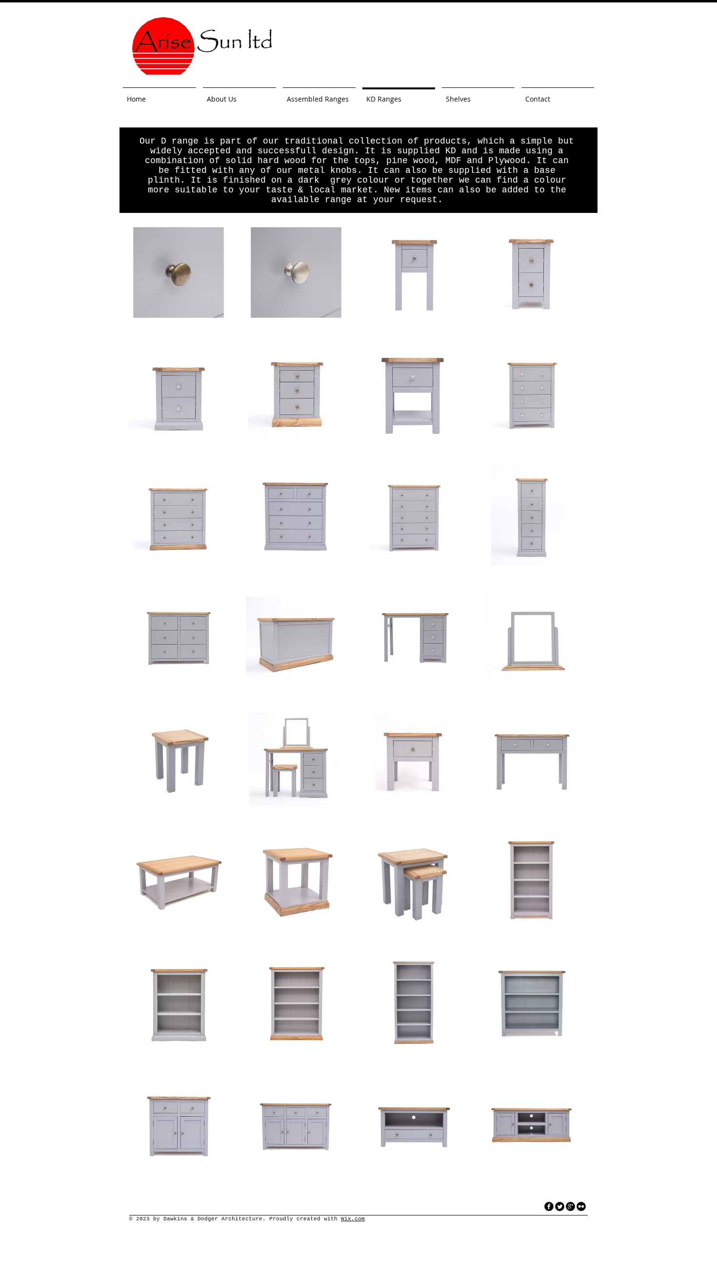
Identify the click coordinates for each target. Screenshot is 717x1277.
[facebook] (549, 1206)
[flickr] (581, 1206)
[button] (178, 272)
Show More (355, 1183)
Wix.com (353, 1219)
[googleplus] (570, 1206)
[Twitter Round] (559, 1206)
